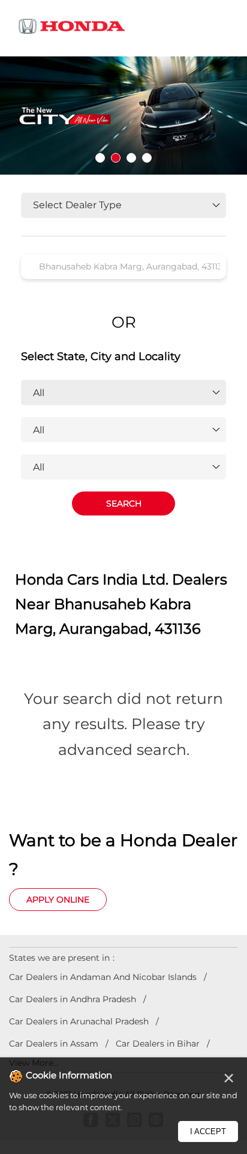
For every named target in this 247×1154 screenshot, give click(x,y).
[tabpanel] (123, 115)
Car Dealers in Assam (53, 1043)
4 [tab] (147, 158)
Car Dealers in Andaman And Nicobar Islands (103, 977)
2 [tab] (116, 158)
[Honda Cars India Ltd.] (72, 28)
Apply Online (57, 899)
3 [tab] (131, 158)
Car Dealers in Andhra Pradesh (72, 999)
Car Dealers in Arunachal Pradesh (79, 1021)
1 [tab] (100, 158)
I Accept (208, 1131)
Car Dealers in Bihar (158, 1043)
